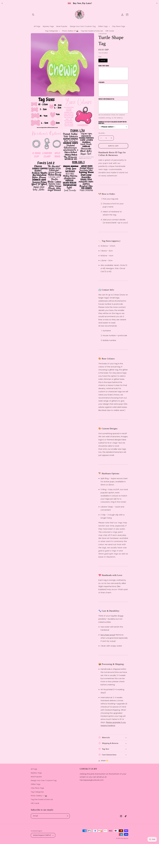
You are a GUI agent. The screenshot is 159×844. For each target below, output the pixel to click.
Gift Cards (35, 803)
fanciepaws (124, 838)
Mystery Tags (36, 773)
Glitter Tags (35, 784)
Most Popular (36, 777)
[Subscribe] (67, 815)
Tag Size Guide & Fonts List (42, 799)
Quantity (101, 133)
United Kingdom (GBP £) (42, 835)
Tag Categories (37, 792)
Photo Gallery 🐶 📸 (39, 796)
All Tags (34, 769)
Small (103, 60)
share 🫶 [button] (104, 760)
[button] (33, 14)
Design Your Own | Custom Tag (43, 780)
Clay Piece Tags (37, 788)
